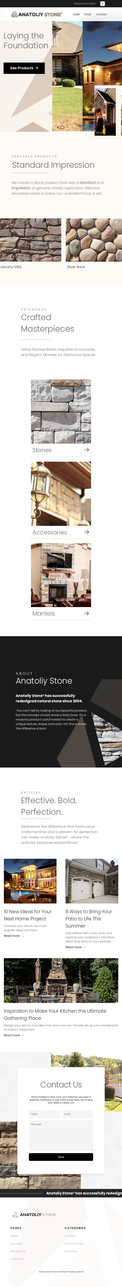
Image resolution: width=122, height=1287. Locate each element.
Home (14, 1236)
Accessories (75, 1244)
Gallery (16, 1244)
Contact (101, 14)
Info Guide (73, 14)
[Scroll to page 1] (59, 127)
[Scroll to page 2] (63, 127)
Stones (70, 1236)
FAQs (87, 14)
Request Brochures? (86, 3)
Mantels (71, 1251)
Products (18, 1251)
